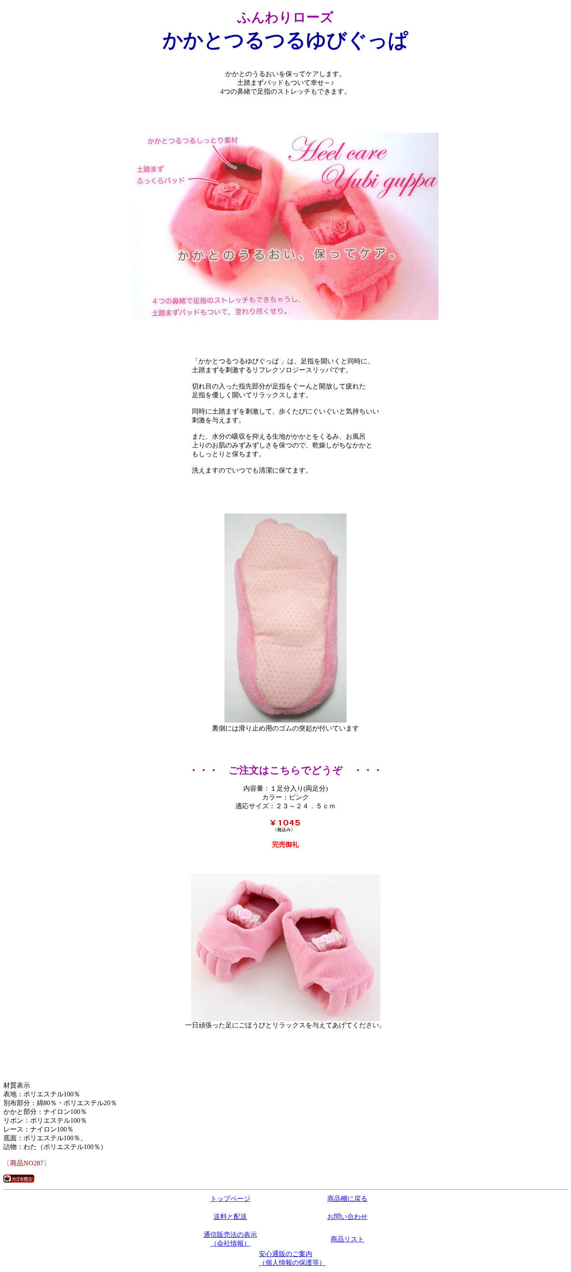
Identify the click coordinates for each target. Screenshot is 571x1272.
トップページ (230, 1198)
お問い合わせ (347, 1216)
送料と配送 (230, 1216)
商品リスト (347, 1239)
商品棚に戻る (347, 1198)
